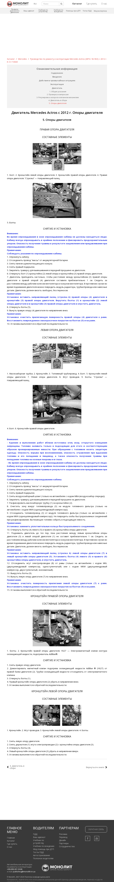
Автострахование (41, 855)
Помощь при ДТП (73, 11)
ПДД (35, 834)
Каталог (11, 59)
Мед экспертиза (100, 11)
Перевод (63, 837)
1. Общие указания (57, 91)
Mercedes (22, 59)
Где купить (91, 3)
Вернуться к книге (95, 767)
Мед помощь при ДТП (43, 849)
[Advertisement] (57, 36)
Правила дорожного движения (14, 11)
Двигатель (57, 88)
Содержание (57, 73)
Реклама (63, 834)
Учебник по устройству (43, 11)
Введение (57, 76)
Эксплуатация (57, 84)
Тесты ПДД (87, 11)
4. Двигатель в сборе (58, 100)
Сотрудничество (67, 846)
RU (35, 3)
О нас (104, 3)
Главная (11, 837)
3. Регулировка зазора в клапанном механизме (58, 97)
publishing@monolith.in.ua (24, 871)
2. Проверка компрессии (58, 94)
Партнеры (64, 843)
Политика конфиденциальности (37, 877)
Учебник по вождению (58, 11)
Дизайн (62, 840)
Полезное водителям (43, 858)
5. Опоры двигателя (57, 103)
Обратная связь (96, 829)
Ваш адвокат (29, 11)
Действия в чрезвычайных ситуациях (57, 80)
